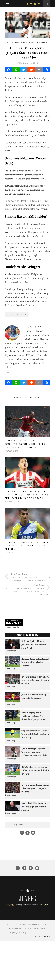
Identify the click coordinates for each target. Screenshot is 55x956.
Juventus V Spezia (16, 314)
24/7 (18, 627)
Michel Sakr (32, 326)
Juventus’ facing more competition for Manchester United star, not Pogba (25, 444)
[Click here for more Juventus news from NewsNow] (14, 622)
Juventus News (10, 627)
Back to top (41, 936)
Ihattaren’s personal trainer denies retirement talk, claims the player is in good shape (26, 495)
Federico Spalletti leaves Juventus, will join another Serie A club (33, 644)
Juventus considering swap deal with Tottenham (33, 696)
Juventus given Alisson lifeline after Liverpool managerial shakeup (35, 788)
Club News (13, 43)
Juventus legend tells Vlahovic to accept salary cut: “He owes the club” (35, 680)
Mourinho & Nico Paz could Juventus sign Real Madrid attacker (33, 807)
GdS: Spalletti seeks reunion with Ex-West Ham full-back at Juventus (35, 770)
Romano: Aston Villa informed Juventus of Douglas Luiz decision (35, 662)
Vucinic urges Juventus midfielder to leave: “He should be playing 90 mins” (33, 716)
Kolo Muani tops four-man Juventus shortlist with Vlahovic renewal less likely (34, 752)
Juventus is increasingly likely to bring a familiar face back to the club (27, 545)
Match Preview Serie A (34, 43)
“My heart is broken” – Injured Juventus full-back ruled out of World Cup (35, 734)
